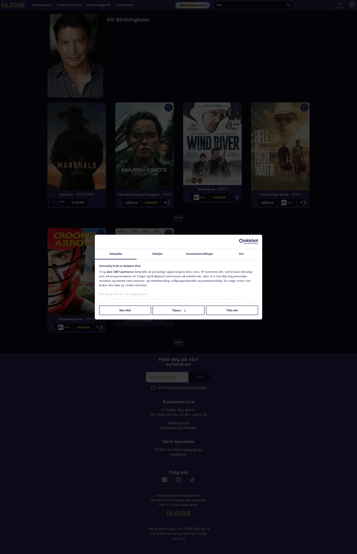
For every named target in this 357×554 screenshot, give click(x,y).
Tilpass (176, 310)
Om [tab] (241, 253)
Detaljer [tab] (157, 253)
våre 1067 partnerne (120, 271)
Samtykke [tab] (115, 253)
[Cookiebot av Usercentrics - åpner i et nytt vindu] (242, 241)
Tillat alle (232, 310)
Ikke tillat (125, 310)
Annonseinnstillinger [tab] (199, 253)
